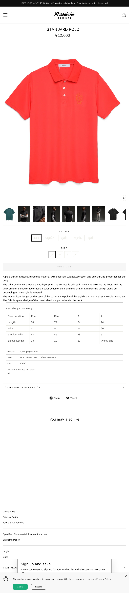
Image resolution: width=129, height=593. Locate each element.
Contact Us (9, 511)
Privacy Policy (10, 517)
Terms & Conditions (13, 522)
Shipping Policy (11, 540)
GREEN (50, 237)
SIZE (64, 248)
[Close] (125, 576)
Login (6, 551)
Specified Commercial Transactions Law (25, 534)
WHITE (78, 237)
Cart (5, 557)
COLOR (64, 231)
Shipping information (23, 387)
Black (64, 237)
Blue (90, 237)
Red (36, 237)
